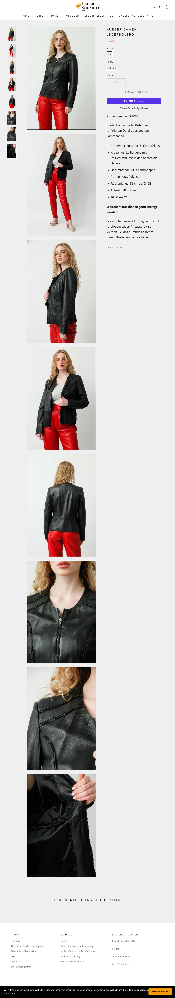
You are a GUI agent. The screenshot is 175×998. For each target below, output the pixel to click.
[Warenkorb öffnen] (167, 6)
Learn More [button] (9, 994)
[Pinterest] (124, 247)
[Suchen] (160, 6)
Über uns (15, 941)
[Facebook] (117, 247)
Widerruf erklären (160, 991)
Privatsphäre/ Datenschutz (24, 951)
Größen (72, 16)
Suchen (64, 941)
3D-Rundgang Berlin (21, 966)
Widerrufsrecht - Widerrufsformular (78, 951)
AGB (13, 956)
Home (25, 16)
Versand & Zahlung (70, 956)
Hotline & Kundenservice (73, 961)
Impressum (16, 961)
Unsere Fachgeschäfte (136, 16)
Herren (40, 16)
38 (109, 54)
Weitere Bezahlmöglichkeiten (133, 108)
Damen (56, 16)
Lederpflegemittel (99, 16)
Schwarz (112, 68)
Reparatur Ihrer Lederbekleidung (77, 946)
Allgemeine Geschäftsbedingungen (28, 946)
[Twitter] (121, 247)
